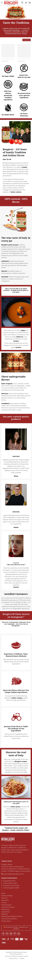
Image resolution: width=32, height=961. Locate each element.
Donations (5, 900)
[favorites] (26, 3)
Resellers (4, 914)
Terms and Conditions (9, 919)
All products (26, 40)
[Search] (22, 3)
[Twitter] (7, 934)
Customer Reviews (8, 907)
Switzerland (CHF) (9, 881)
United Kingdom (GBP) (11, 888)
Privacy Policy (6, 921)
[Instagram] (11, 934)
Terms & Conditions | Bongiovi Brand (16, 956)
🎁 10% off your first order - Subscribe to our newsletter (16, 927)
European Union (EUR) (11, 885)
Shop (3, 893)
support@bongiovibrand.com (13, 874)
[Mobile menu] (2, 2)
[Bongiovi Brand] (11, 2)
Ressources (5, 909)
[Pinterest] (15, 934)
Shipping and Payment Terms (11, 916)
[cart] (29, 3)
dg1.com (20, 954)
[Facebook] (3, 934)
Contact (4, 902)
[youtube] (19, 934)
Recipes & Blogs (7, 895)
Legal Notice (5, 912)
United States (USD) (10, 883)
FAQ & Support (6, 905)
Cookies (21, 958)
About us (4, 898)
